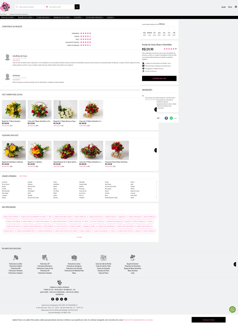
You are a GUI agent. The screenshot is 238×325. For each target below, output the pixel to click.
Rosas (74, 273)
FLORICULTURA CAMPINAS (11, 217)
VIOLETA (113, 231)
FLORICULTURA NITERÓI (59, 221)
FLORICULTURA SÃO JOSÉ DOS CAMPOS (66, 231)
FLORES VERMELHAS (80, 217)
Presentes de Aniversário (132, 266)
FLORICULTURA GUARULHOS (115, 221)
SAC (74, 290)
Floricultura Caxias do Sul (45, 268)
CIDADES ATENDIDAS (14, 176)
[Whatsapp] (65, 300)
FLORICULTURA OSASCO (96, 217)
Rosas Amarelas (133, 270)
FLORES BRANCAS (28, 221)
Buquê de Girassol (132, 264)
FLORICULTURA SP (9, 231)
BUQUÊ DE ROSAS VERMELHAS (32, 226)
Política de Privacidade (130, 320)
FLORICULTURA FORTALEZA (144, 226)
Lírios (132, 273)
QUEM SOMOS (44, 292)
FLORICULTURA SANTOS (13, 226)
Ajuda (224, 7)
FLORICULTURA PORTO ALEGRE (63, 217)
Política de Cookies (146, 320)
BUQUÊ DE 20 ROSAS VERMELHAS (135, 221)
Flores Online (3, 14)
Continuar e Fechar (209, 320)
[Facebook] (52, 300)
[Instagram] (57, 300)
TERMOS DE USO (48, 290)
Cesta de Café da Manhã (103, 264)
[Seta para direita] (156, 53)
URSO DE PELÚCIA (62, 226)
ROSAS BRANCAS (49, 226)
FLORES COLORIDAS (85, 231)
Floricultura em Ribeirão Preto (74, 270)
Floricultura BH (15, 268)
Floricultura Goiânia (15, 266)
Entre (230, 7)
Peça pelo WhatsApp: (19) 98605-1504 (59, 312)
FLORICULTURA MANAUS (42, 221)
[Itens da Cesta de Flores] (236, 7)
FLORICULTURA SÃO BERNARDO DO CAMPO (33, 217)
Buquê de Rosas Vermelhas (132, 268)
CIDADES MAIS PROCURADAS (125, 226)
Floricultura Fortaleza (15, 270)
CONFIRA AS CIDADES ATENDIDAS (59, 287)
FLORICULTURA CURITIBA (126, 231)
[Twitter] (61, 299)
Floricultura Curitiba (15, 264)
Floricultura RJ (44, 270)
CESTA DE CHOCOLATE (97, 221)
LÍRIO (49, 217)
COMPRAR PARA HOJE (159, 78)
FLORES (150, 221)
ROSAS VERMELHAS (149, 217)
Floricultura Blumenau (45, 266)
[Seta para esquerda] (2, 53)
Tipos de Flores (103, 273)
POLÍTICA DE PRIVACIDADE (57, 292)
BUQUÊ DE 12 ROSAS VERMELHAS (145, 231)
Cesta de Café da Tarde (103, 266)
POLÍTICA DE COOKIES (72, 292)
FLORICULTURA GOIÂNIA (13, 221)
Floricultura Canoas (74, 264)
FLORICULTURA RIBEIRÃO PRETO (26, 231)
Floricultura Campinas (16, 273)
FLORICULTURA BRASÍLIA (45, 231)
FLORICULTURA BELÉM (135, 217)
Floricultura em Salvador (74, 268)
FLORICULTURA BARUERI (101, 231)
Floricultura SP (45, 264)
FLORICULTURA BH (110, 217)
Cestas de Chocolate (103, 268)
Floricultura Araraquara (74, 266)
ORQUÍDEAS (122, 217)
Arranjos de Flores (103, 270)
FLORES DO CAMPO (75, 226)
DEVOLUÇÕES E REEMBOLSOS (63, 290)
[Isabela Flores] (59, 282)
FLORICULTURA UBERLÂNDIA (106, 226)
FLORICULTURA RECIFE (75, 221)
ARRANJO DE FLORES (89, 226)
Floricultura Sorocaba (45, 273)
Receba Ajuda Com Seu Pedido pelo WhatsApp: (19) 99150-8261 (59, 310)
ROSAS (86, 221)
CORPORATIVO (60, 294)
